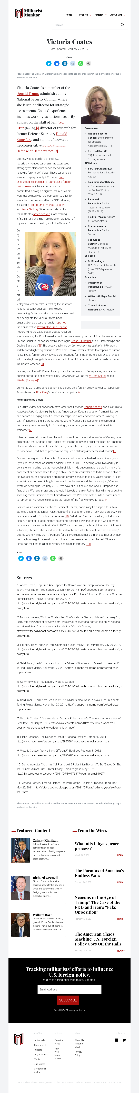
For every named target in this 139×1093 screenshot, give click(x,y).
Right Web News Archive (57, 1053)
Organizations (41, 1054)
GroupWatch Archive (40, 1070)
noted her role (41, 214)
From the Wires (58, 1042)
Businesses (39, 1064)
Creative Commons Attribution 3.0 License (101, 1082)
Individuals (39, 1040)
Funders (38, 1050)
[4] (42, 364)
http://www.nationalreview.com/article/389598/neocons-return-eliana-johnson (63, 741)
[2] (56, 151)
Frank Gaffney (30, 209)
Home (68, 14)
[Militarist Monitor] (29, 11)
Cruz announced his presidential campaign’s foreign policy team (44, 182)
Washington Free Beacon (52, 327)
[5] (38, 380)
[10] (67, 516)
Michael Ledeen (55, 204)
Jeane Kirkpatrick (81, 341)
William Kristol (97, 375)
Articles (99, 14)
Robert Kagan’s (93, 407)
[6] (78, 392)
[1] (37, 128)
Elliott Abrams (35, 204)
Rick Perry (42, 392)
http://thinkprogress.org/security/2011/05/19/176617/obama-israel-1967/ (61, 773)
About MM (116, 14)
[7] (30, 430)
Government (40, 1045)
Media (37, 1059)
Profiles (83, 14)
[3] (40, 345)
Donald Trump (28, 93)
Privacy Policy (78, 1053)
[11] (88, 543)
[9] (105, 499)
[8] (114, 451)
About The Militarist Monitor (79, 1043)
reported (61, 322)
